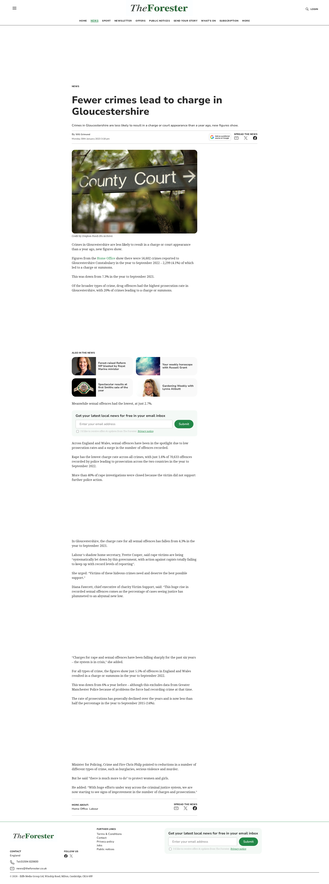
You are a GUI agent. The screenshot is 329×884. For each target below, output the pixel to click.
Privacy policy (105, 841)
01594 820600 (29, 861)
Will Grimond (83, 134)
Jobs (99, 845)
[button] (14, 8)
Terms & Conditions (109, 834)
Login (314, 9)
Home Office (106, 258)
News (75, 86)
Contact (101, 838)
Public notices (105, 849)
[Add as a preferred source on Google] (220, 137)
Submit (184, 424)
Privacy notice (145, 431)
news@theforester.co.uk (31, 868)
